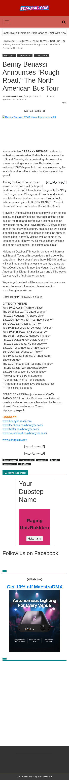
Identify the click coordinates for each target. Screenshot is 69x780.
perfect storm (9, 464)
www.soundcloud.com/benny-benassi (25, 433)
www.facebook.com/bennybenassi (23, 425)
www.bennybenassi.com (17, 421)
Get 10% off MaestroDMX (34, 586)
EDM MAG (8, 41)
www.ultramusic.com (15, 439)
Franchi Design (45, 776)
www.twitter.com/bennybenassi (21, 429)
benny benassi (10, 460)
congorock (42, 460)
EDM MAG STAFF (14, 96)
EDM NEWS (22, 41)
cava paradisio (27, 460)
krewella (54, 460)
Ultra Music (24, 464)
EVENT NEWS (39, 41)
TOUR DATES (57, 41)
